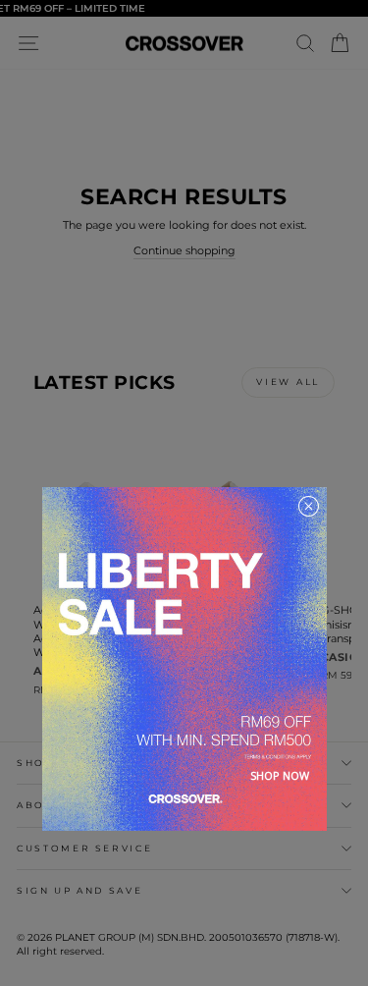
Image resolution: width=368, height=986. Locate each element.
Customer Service (84, 848)
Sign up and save (79, 890)
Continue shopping (184, 250)
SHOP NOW (279, 775)
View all (288, 381)
